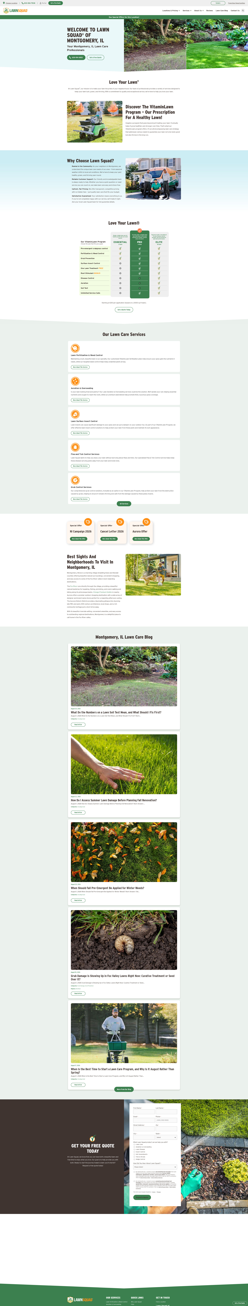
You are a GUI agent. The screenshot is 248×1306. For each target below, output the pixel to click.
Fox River (73, 586)
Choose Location (11, 3)
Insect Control (140, 1152)
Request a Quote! (142, 1197)
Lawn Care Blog (222, 11)
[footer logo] (80, 1303)
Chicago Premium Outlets (102, 592)
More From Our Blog (124, 1089)
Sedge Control (140, 1159)
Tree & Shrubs (140, 1157)
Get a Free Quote (56, 3)
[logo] (15, 10)
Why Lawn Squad (136, 1302)
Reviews (209, 11)
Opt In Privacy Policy (145, 1177)
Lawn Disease (140, 1149)
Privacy (159, 1192)
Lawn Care (139, 1144)
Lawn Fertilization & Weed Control (116, 1302)
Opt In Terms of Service (156, 1177)
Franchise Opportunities (236, 3)
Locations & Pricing (170, 11)
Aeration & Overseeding (143, 1147)
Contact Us (235, 11)
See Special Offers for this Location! (124, 17)
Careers (218, 3)
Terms (153, 1192)
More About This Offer (78, 539)
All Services (124, 504)
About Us (198, 11)
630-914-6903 (77, 57)
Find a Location (161, 1302)
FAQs (132, 1304)
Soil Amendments (141, 1154)
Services (186, 11)
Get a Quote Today (124, 310)
